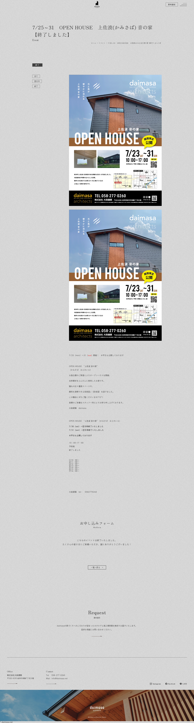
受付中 (37, 81)
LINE (185, 684)
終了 (36, 86)
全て (36, 76)
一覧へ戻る (95, 567)
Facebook (171, 684)
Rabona (104, 717)
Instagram (157, 684)
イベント (102, 43)
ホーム (93, 43)
